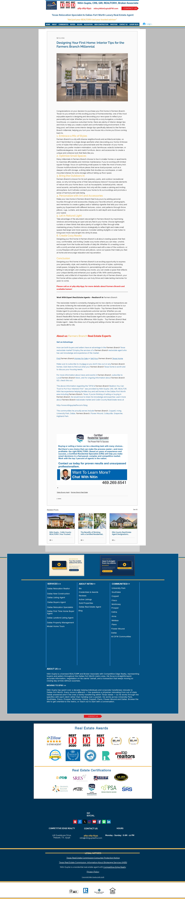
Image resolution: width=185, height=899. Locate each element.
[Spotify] (104, 822)
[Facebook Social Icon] (99, 822)
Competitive (109, 867)
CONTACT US (91, 828)
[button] (54, 24)
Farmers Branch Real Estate (79, 492)
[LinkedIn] (109, 822)
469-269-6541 (84, 8)
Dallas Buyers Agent (63, 492)
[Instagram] (89, 822)
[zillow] (80, 822)
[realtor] (75, 822)
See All (135, 509)
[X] (85, 822)
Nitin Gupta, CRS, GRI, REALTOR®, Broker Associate (108, 3)
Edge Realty (120, 867)
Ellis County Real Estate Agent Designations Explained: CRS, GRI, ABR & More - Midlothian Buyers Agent (123, 533)
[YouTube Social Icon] (94, 822)
